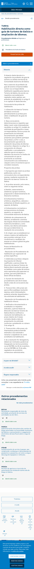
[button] (27, 3)
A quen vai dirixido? (11, 361)
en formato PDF (27, 387)
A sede (17, 505)
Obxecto (7, 70)
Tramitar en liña (17, 54)
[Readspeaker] (31, 18)
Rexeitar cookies (17, 561)
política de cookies (17, 551)
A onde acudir (9, 368)
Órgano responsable (11, 375)
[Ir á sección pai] (3, 18)
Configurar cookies (17, 556)
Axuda (17, 511)
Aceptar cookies (17, 565)
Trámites (17, 499)
